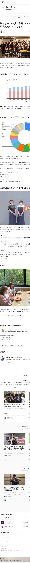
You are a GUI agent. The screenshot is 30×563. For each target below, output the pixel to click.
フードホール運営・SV (5, 337)
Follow (15, 12)
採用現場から (12, 345)
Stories (19, 16)
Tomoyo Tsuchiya (6, 31)
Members (13, 16)
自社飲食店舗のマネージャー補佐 (7, 335)
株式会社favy (11, 7)
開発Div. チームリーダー (5, 339)
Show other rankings (24, 470)
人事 (2, 345)
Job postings (25, 16)
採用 (6, 345)
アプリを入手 (25, 518)
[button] (15, 514)
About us (7, 16)
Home (2, 16)
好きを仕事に (20, 345)
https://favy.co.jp (9, 9)
